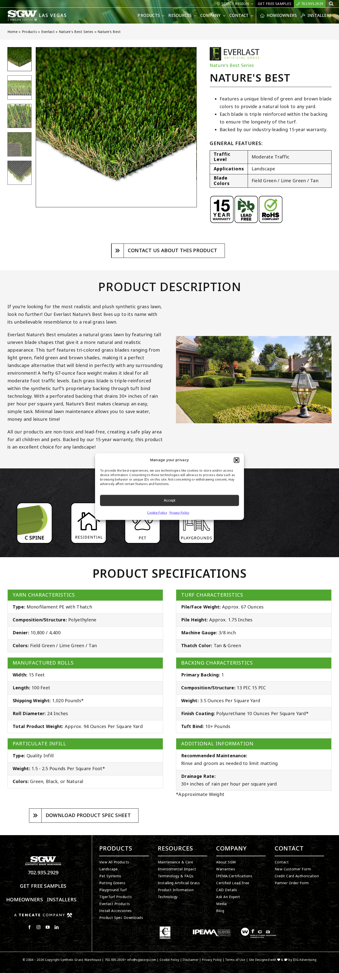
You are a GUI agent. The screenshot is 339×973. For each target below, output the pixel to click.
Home (12, 31)
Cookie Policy (157, 512)
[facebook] (30, 927)
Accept (169, 500)
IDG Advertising (304, 960)
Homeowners (24, 899)
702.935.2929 (43, 872)
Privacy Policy (179, 512)
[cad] (165, 928)
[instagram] (38, 927)
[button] (236, 460)
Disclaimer (191, 960)
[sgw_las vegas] (37, 12)
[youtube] (48, 927)
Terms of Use (235, 960)
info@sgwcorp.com (141, 960)
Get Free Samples (43, 886)
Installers (62, 899)
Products (29, 31)
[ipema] (212, 928)
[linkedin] (57, 927)
